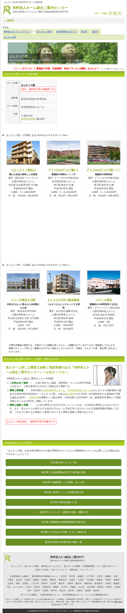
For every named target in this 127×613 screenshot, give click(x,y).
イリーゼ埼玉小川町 (23, 299)
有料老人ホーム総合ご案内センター (40, 9)
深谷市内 (34, 397)
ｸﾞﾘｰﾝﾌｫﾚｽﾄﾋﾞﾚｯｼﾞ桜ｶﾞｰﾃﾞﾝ (103, 170)
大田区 (100, 576)
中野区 (108, 580)
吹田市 (37, 590)
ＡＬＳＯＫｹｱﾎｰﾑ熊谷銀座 (63, 299)
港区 (18, 583)
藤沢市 (79, 583)
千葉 (8, 587)
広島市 (80, 590)
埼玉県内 (69, 394)
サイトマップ (86, 570)
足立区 (64, 576)
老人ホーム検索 (32, 566)
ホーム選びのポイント (107, 566)
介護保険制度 (88, 566)
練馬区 (117, 580)
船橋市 (117, 583)
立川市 (53, 583)
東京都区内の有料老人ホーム (45, 576)
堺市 (29, 590)
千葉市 (108, 583)
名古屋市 (91, 587)
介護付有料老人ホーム (53, 390)
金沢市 (71, 590)
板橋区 (81, 576)
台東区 (72, 580)
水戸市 (64, 587)
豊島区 (100, 580)
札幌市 (73, 587)
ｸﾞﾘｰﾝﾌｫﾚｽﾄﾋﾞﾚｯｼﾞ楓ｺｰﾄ (63, 170)
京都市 (45, 590)
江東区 (10, 580)
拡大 (119, 13)
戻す (115, 13)
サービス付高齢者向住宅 (96, 595)
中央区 (81, 580)
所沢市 (37, 587)
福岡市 (88, 590)
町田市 (45, 583)
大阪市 (118, 587)
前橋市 (56, 587)
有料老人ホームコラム (51, 566)
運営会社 (74, 570)
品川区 (19, 580)
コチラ (120, 69)
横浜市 (62, 583)
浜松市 (109, 587)
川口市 (28, 587)
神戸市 (54, 590)
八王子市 (35, 583)
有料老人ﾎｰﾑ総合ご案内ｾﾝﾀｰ (67, 558)
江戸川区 (90, 576)
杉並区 (45, 580)
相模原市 (88, 583)
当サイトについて (59, 570)
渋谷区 (27, 580)
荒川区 (72, 576)
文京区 (10, 583)
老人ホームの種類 (72, 566)
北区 (116, 576)
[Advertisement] (83, 102)
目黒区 (25, 583)
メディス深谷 (103, 299)
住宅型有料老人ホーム (79, 390)
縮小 (110, 13)
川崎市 (70, 583)
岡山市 (62, 590)
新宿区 (36, 580)
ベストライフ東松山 (23, 170)
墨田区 (53, 580)
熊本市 (97, 590)
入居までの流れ (42, 570)
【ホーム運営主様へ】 (56, 68)
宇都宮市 (46, 587)
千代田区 (90, 580)
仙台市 (82, 587)
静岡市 (101, 587)
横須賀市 (99, 583)
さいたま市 (18, 587)
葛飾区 (108, 576)
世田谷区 (63, 580)
